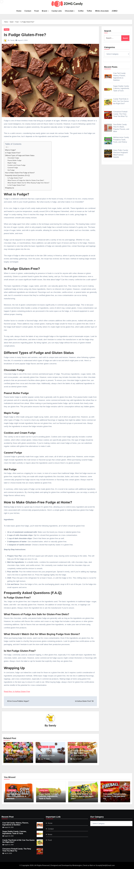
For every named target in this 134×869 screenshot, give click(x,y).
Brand (45, 11)
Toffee (89, 11)
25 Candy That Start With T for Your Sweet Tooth (82, 752)
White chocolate (102, 11)
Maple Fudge (12, 163)
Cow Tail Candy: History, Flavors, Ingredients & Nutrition (17, 796)
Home (18, 11)
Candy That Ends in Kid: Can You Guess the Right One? (82, 796)
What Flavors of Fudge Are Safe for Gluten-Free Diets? (26, 180)
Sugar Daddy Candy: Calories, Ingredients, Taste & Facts (48, 796)
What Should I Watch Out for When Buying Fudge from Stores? (28, 183)
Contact (27, 11)
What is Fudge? (10, 150)
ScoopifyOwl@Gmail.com (105, 865)
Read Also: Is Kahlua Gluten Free (17, 692)
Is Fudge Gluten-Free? (25, 35)
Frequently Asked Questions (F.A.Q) (17, 175)
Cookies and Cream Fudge (16, 165)
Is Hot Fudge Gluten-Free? (16, 185)
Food (36, 11)
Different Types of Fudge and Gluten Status (19, 155)
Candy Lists (57, 11)
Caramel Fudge (13, 167)
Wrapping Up (9, 188)
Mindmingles (77, 865)
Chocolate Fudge (13, 158)
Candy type (11, 790)
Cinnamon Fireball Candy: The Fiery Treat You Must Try (114, 796)
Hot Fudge (11, 170)
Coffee (81, 11)
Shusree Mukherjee (16, 755)
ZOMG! (115, 11)
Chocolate (69, 11)
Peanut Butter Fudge (14, 160)
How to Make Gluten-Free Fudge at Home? (20, 173)
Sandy (12, 40)
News (50, 834)
